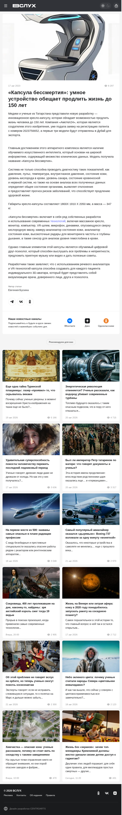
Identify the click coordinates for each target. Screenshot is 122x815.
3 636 (54, 487)
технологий (57, 221)
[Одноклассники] (98, 793)
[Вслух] (24, 5)
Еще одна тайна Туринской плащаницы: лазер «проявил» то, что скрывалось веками (30, 390)
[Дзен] (115, 793)
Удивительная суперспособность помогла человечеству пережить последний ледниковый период (28, 464)
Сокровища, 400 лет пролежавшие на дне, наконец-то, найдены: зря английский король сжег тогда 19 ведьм (30, 609)
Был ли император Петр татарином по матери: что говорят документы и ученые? (90, 464)
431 (114, 778)
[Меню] (6, 6)
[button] (12, 302)
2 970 (113, 561)
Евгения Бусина (18, 290)
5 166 (54, 417)
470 (55, 778)
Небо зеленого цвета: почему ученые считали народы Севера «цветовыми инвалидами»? (90, 681)
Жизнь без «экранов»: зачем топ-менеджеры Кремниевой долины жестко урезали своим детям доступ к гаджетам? (90, 753)
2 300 (54, 704)
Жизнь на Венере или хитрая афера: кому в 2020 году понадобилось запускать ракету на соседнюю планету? (89, 609)
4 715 (113, 417)
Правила (50, 795)
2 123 (113, 704)
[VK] (107, 793)
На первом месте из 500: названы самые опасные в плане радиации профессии (28, 533)
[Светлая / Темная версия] (105, 6)
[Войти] (116, 6)
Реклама (8, 795)
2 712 (113, 634)
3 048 (54, 561)
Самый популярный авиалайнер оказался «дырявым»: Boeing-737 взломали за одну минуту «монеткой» (90, 533)
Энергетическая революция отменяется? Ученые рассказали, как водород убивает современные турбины (90, 392)
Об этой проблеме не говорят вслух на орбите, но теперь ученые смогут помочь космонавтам (30, 681)
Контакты (21, 795)
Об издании (36, 795)
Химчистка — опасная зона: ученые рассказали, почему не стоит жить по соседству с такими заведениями (30, 751)
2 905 (54, 634)
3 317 (113, 487)
